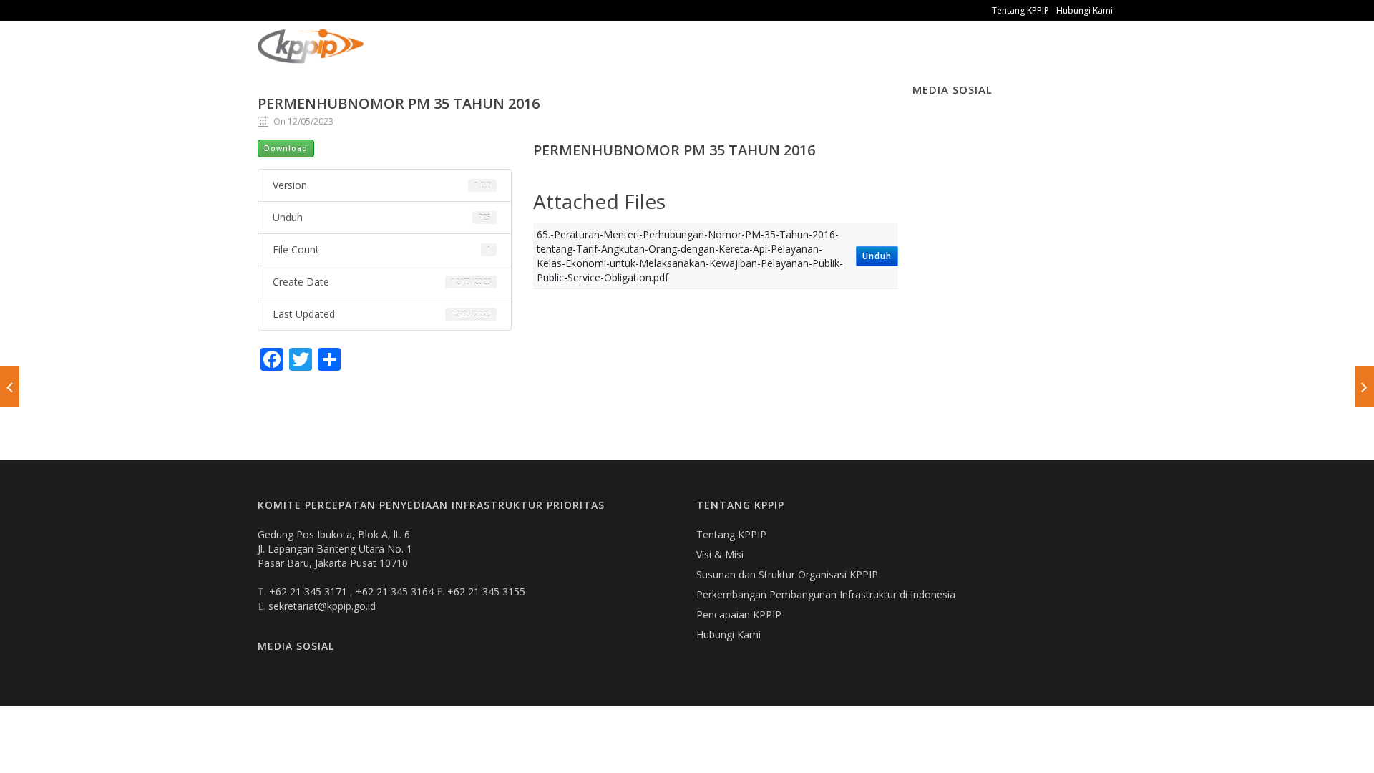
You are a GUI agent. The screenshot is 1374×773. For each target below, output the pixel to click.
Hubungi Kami (1084, 10)
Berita (529, 57)
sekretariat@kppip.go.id (322, 606)
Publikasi (466, 57)
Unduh (877, 256)
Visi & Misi (720, 554)
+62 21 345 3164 (396, 591)
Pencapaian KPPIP (738, 614)
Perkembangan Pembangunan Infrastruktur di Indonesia (825, 594)
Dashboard (694, 57)
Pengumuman (606, 57)
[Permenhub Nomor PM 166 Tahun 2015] (1364, 386)
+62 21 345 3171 (309, 591)
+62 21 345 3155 (486, 591)
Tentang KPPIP (1020, 10)
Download (286, 148)
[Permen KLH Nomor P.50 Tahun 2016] (9, 386)
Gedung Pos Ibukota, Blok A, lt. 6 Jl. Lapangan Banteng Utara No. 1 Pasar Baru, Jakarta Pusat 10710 (335, 549)
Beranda (397, 57)
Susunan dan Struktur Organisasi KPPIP (787, 574)
